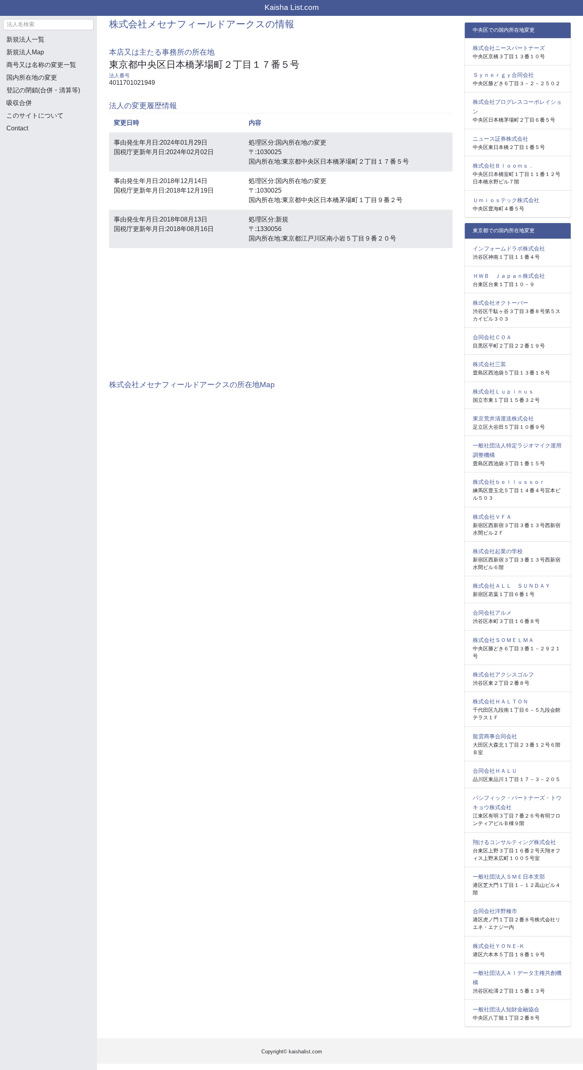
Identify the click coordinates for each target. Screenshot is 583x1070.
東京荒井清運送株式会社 (503, 418)
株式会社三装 (489, 364)
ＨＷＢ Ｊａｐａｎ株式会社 (509, 276)
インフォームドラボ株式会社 (509, 248)
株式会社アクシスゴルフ (503, 674)
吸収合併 (19, 102)
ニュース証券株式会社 (500, 139)
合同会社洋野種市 (495, 911)
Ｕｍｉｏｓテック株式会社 (506, 200)
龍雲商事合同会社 (495, 736)
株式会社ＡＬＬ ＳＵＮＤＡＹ (511, 586)
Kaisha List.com (292, 7)
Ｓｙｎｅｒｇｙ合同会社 (503, 75)
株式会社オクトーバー (500, 303)
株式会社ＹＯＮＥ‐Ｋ (499, 946)
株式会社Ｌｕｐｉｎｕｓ (503, 391)
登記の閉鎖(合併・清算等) (43, 90)
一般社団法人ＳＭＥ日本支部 (509, 876)
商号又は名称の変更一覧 (41, 64)
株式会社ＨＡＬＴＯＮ (500, 701)
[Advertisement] (48, 180)
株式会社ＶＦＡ (492, 517)
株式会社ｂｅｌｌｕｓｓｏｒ (509, 482)
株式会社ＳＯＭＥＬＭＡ (503, 640)
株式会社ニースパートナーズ (509, 48)
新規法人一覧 (25, 39)
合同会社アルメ (492, 613)
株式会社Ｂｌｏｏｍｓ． (503, 165)
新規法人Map (25, 52)
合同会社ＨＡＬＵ (495, 771)
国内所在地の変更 (31, 77)
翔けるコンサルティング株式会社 (514, 842)
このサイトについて (34, 115)
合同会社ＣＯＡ (492, 337)
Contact (17, 128)
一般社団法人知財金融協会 (506, 1009)
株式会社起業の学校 (498, 551)
